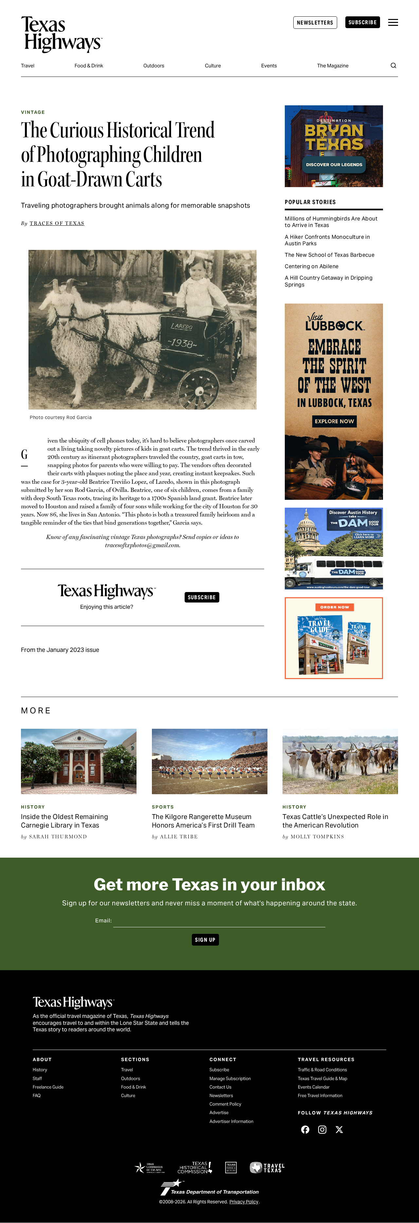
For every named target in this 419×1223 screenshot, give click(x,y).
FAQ (37, 1095)
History (33, 807)
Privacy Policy (243, 1202)
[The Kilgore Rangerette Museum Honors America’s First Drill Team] (209, 792)
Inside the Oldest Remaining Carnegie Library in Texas (64, 821)
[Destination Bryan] (334, 185)
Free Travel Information (320, 1095)
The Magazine (333, 65)
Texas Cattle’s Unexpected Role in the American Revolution (335, 821)
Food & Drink (89, 65)
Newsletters (315, 22)
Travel (27, 65)
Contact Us (220, 1087)
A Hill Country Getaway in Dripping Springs (329, 281)
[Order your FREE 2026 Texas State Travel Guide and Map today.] (334, 677)
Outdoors (153, 65)
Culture (213, 65)
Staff (37, 1078)
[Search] (393, 65)
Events (269, 65)
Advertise (219, 1112)
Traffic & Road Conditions (322, 1070)
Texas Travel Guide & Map (322, 1078)
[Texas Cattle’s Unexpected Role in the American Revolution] (340, 792)
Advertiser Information (231, 1121)
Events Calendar (314, 1087)
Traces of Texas (57, 223)
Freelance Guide (48, 1087)
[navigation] (393, 22)
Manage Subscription (230, 1078)
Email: (103, 920)
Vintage (33, 112)
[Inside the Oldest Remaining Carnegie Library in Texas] (79, 792)
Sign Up (205, 939)
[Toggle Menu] (393, 22)
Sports (163, 807)
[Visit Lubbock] (334, 497)
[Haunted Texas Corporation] (334, 587)
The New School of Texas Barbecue (329, 255)
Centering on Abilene (311, 266)
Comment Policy (225, 1104)
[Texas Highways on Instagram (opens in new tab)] (322, 1129)
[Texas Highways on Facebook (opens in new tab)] (305, 1129)
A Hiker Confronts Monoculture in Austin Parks (327, 240)
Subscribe (363, 22)
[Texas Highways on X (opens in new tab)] (339, 1129)
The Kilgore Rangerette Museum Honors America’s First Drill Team (203, 821)
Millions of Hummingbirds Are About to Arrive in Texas (331, 222)
